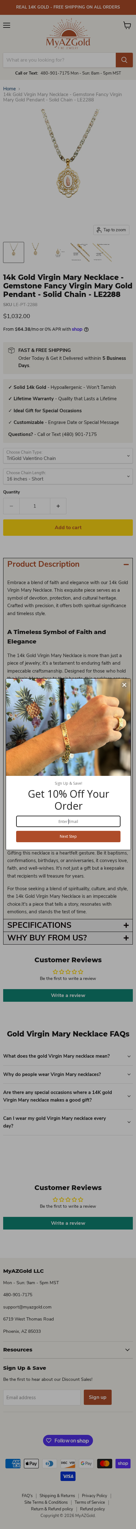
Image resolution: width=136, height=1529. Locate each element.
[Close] (124, 685)
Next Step (68, 836)
